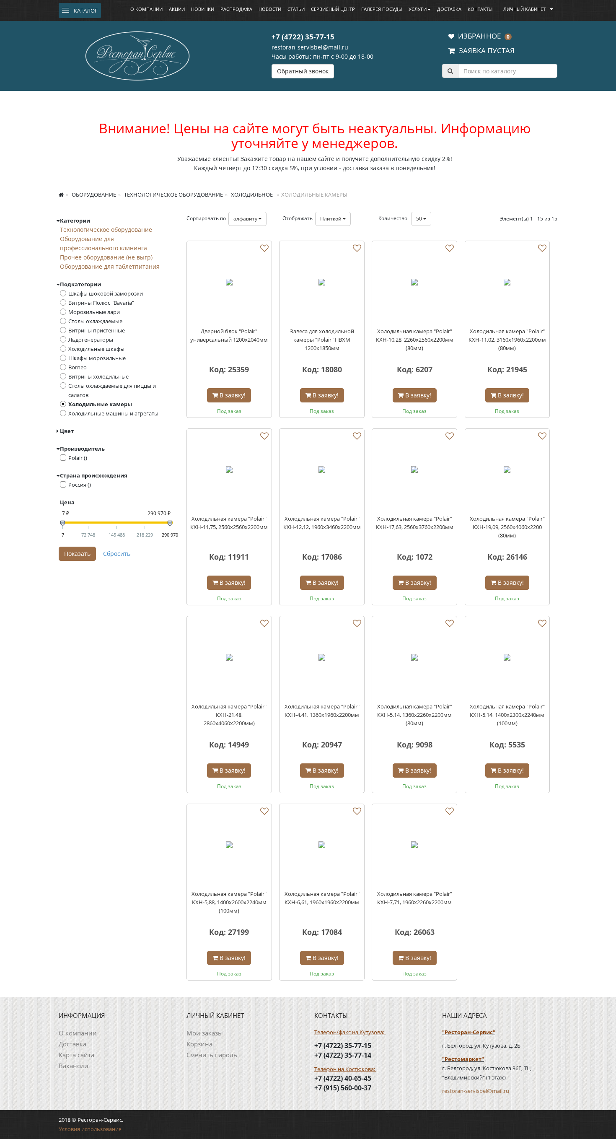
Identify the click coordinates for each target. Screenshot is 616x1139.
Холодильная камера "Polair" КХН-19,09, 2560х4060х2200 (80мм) (507, 527)
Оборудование (93, 194)
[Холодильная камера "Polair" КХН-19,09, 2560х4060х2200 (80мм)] (507, 471)
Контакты (480, 9)
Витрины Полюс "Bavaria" (101, 302)
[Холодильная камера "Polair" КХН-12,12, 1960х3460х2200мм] (321, 471)
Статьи (296, 9)
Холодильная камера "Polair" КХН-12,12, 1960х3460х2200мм (322, 523)
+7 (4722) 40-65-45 (342, 1078)
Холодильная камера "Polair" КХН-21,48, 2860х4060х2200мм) (229, 715)
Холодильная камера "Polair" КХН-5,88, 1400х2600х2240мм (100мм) (229, 902)
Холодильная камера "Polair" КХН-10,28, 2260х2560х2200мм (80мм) (414, 339)
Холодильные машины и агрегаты (113, 413)
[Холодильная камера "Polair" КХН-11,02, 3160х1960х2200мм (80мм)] (507, 283)
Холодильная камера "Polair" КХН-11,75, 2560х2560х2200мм (229, 523)
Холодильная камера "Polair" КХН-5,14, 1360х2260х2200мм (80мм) (414, 715)
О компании (146, 9)
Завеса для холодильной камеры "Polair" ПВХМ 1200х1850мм (322, 339)
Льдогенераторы (90, 339)
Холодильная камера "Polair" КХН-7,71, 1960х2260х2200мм (414, 898)
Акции (177, 9)
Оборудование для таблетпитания (110, 266)
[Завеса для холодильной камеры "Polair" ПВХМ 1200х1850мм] (321, 283)
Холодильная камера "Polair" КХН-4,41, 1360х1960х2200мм (322, 711)
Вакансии (73, 1065)
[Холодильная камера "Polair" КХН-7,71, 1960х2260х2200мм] (414, 846)
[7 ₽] (62, 523)
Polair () (77, 458)
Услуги (418, 9)
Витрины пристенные (96, 330)
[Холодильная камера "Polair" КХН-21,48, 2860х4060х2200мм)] (229, 658)
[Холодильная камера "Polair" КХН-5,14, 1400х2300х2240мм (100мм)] (507, 658)
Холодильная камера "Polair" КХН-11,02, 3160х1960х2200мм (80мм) (507, 339)
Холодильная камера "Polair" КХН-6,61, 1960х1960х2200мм (322, 898)
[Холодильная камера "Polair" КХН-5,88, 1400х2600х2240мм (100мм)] (229, 846)
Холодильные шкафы (96, 349)
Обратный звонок (303, 71)
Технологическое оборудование (173, 194)
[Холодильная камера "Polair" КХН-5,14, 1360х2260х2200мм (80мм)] (414, 658)
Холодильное (251, 194)
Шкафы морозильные (97, 358)
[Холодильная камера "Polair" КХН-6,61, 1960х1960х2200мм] (321, 846)
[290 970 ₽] (170, 523)
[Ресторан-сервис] (137, 54)
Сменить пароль (211, 1055)
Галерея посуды (381, 9)
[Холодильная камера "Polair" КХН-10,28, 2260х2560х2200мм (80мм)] (414, 283)
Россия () (79, 484)
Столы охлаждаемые (95, 321)
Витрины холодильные (98, 376)
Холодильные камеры (100, 404)
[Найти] (450, 71)
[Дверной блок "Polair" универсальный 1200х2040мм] (229, 283)
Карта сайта (76, 1055)
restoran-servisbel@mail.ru (310, 47)
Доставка (449, 9)
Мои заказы (204, 1033)
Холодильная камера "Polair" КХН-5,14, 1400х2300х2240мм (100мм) (507, 715)
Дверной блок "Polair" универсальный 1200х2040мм (229, 335)
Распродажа (236, 9)
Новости (270, 9)
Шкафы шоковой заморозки (105, 293)
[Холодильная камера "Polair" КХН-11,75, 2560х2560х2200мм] (229, 471)
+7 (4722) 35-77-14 (342, 1055)
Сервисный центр (333, 9)
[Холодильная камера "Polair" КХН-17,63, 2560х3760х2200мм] (414, 471)
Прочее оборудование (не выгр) (106, 257)
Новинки (202, 9)
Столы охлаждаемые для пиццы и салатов (112, 390)
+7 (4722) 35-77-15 (303, 37)
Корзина (199, 1044)
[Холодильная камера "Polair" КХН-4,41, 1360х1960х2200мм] (321, 658)
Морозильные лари (94, 312)
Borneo (77, 367)
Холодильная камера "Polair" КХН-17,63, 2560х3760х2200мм (414, 523)
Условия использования (90, 1129)
